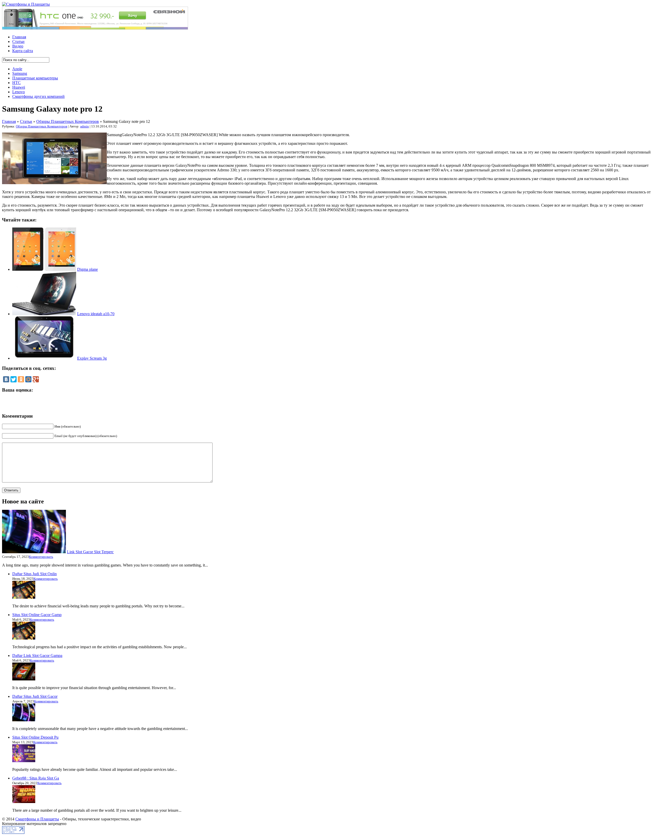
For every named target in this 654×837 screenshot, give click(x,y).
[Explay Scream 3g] (44, 358)
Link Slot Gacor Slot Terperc (90, 552)
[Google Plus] (36, 379)
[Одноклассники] (21, 379)
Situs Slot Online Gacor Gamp (37, 614)
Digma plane (87, 269)
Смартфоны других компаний (38, 96)
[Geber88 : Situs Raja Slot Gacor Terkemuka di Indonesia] (23, 801)
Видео (17, 46)
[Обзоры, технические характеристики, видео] (26, 4)
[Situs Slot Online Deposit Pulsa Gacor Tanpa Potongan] (23, 761)
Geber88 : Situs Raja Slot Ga (35, 778)
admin (84, 126)
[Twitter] (13, 379)
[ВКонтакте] (6, 379)
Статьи (18, 41)
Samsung (19, 73)
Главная (19, 37)
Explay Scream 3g (92, 358)
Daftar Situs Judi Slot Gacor (34, 696)
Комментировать (41, 557)
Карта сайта (22, 51)
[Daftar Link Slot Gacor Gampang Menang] (23, 679)
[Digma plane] (44, 269)
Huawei (18, 87)
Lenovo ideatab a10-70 (95, 314)
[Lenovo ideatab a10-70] (44, 314)
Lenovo (18, 92)
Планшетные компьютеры (35, 78)
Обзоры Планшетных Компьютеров (67, 121)
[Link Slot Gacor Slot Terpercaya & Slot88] (34, 552)
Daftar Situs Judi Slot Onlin (34, 574)
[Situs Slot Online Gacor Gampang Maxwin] (23, 638)
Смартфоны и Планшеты (37, 819)
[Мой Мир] (28, 379)
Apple (17, 69)
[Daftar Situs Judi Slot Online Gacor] (23, 597)
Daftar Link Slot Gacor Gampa (37, 655)
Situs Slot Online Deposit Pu (35, 737)
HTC (16, 82)
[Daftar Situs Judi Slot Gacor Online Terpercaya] (23, 720)
